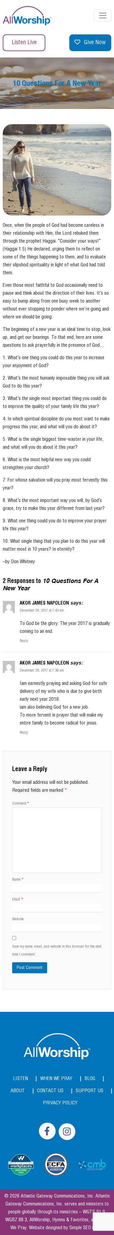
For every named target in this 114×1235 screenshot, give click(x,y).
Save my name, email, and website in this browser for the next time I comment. (56, 950)
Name (17, 879)
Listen (20, 1078)
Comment (20, 803)
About (18, 1091)
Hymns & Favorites (70, 1220)
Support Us (89, 1091)
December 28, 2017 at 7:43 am (42, 610)
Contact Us (50, 1091)
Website (18, 919)
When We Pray (56, 1078)
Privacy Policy (60, 1103)
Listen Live (24, 42)
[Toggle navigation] (102, 15)
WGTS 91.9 (94, 1212)
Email (17, 899)
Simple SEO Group (86, 1228)
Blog (90, 1078)
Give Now (95, 42)
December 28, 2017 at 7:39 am (42, 670)
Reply (24, 641)
